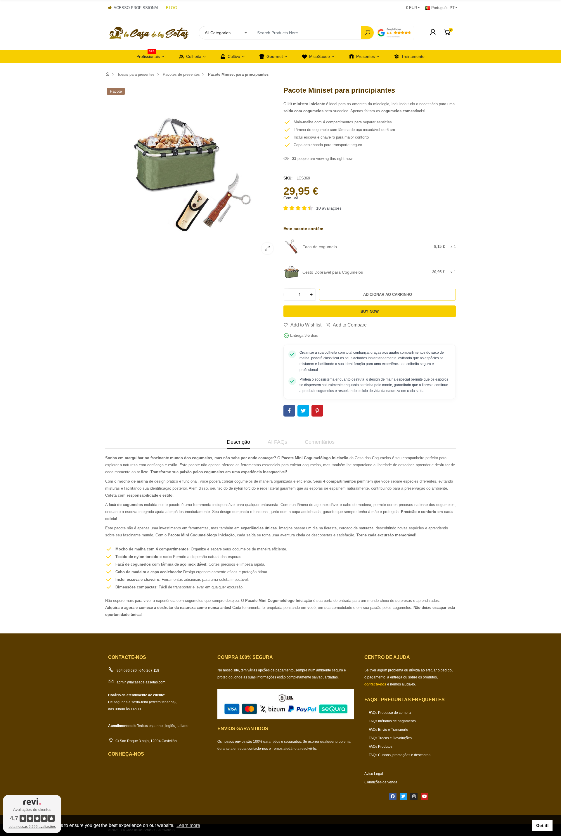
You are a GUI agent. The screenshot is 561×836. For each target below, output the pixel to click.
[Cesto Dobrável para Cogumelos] (291, 272)
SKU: (287, 178)
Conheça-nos (126, 754)
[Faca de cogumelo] (291, 246)
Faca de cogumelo (319, 246)
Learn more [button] (188, 825)
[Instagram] (414, 796)
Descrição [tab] (238, 442)
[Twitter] (403, 796)
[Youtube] (424, 796)
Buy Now (370, 311)
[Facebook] (392, 796)
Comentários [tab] (320, 442)
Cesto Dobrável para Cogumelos (332, 272)
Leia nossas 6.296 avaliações (32, 827)
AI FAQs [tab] (277, 442)
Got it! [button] (542, 825)
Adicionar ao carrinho (387, 294)
